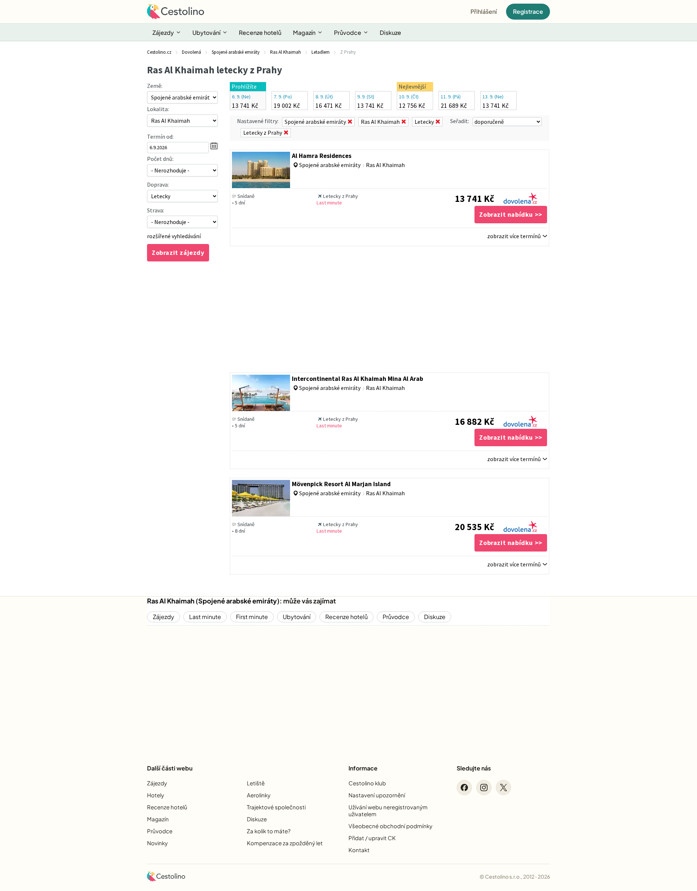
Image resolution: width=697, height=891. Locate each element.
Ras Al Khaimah (171, 601)
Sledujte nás (474, 768)
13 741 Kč (474, 198)
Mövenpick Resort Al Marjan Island (341, 484)
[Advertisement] (389, 309)
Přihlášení (483, 11)
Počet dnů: (160, 158)
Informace (363, 768)
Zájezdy (163, 32)
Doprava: (158, 184)
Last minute (205, 617)
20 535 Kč (474, 527)
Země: (154, 85)
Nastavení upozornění (376, 795)
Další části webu (169, 768)
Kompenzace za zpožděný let (285, 842)
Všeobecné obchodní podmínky (390, 825)
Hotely (155, 795)
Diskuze (390, 32)
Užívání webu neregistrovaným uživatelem (388, 810)
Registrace (528, 11)
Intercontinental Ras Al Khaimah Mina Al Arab (357, 379)
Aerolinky (258, 795)
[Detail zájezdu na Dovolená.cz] (520, 196)
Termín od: (160, 136)
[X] (503, 787)
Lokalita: (158, 109)
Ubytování (206, 32)
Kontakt (359, 849)
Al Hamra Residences (321, 156)
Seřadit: (459, 121)
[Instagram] (484, 787)
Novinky (157, 842)
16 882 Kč (474, 421)
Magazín (304, 32)
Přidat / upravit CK (372, 837)
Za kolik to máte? (268, 830)
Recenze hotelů (260, 32)
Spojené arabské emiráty (237, 601)
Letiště (256, 783)
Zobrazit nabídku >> (510, 214)
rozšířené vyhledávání (174, 236)
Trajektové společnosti (276, 806)
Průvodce (347, 32)
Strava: (155, 210)
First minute (252, 617)
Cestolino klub (367, 783)
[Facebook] (464, 787)
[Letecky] (182, 196)
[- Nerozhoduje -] (182, 170)
